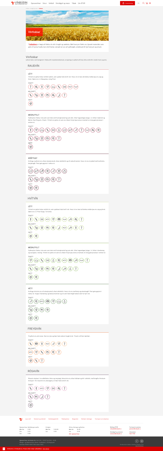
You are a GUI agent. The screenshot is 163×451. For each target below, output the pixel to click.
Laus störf (28, 419)
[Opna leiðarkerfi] (150, 3)
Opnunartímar (36, 3)
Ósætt (30, 83)
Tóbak (74, 3)
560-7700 (132, 433)
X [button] (3, 449)
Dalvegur (75, 427)
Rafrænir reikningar (86, 419)
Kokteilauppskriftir (53, 419)
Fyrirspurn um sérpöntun (102, 419)
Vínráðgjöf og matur (63, 3)
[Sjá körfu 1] (146, 3)
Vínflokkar (41, 8)
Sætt (30, 100)
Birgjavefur (75, 419)
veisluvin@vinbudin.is (116, 433)
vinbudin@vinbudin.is (115, 429)
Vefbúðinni (33, 44)
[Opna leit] (143, 3)
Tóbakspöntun (65, 419)
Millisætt (32, 91)
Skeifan (82, 427)
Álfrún (71, 427)
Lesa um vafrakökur (139, 445)
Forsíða (27, 8)
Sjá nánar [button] (46, 449)
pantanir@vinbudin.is (135, 429)
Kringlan (48, 427)
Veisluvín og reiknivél (39, 419)
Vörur (45, 3)
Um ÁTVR (81, 3)
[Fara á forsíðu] (19, 3)
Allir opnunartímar (74, 434)
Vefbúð (51, 3)
